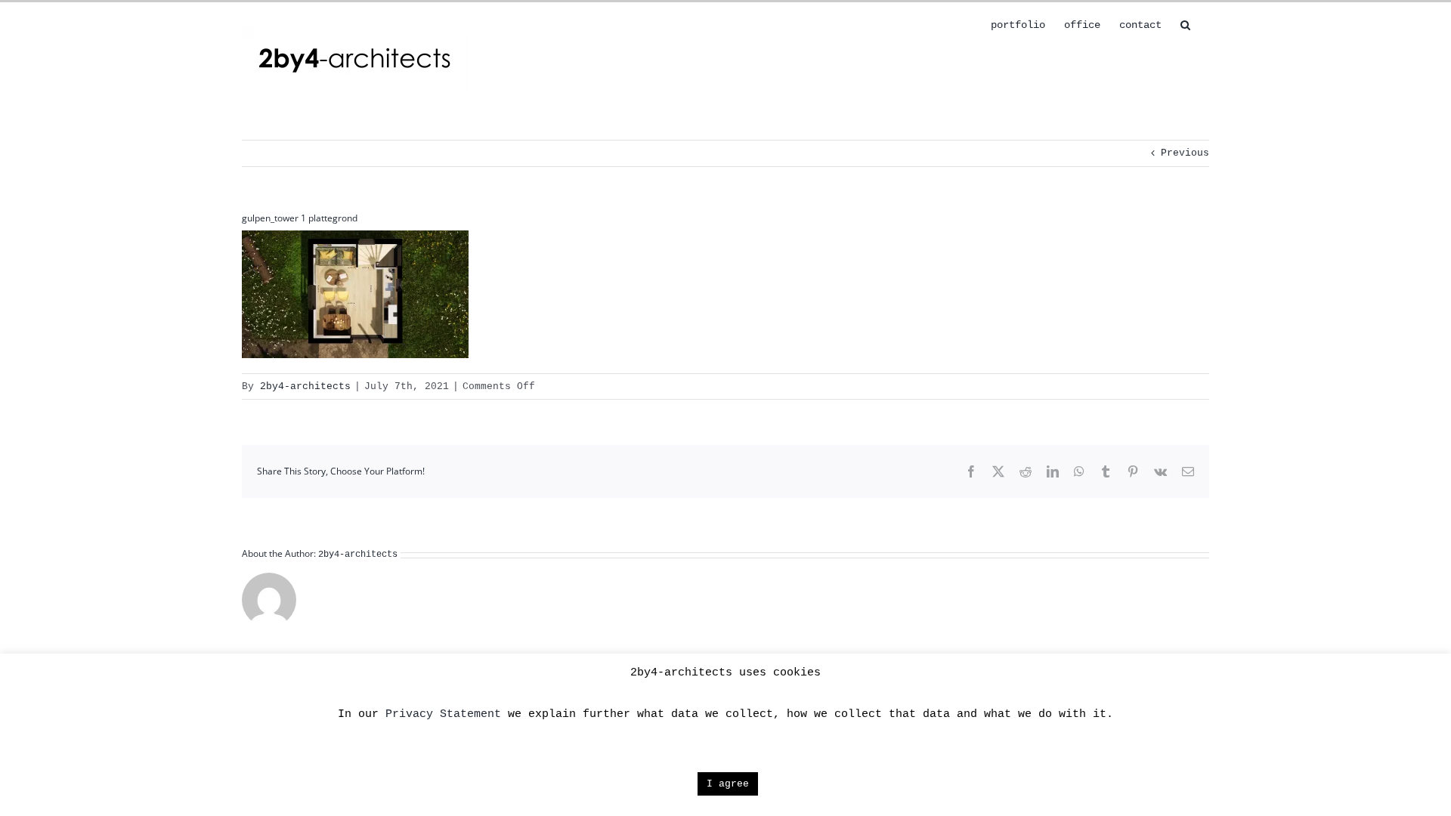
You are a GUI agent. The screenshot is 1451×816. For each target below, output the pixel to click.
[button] (1185, 24)
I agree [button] (728, 784)
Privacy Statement (443, 714)
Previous (1185, 153)
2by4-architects (305, 386)
